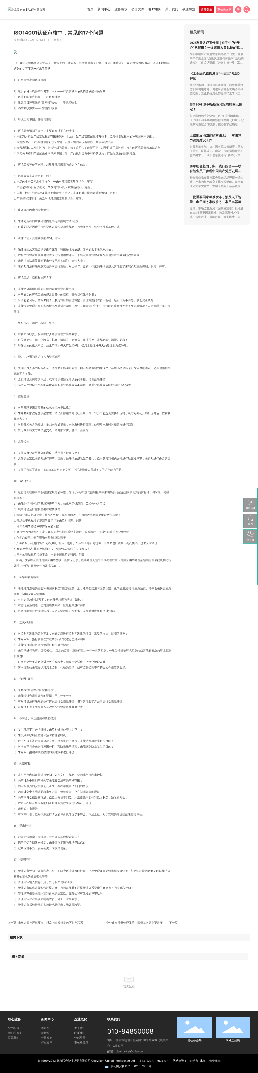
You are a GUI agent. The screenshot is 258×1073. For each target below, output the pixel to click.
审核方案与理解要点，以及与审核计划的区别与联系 (50, 922)
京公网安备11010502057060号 (130, 1066)
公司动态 (46, 1037)
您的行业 (13, 1028)
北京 (202, 1060)
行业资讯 (46, 1042)
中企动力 (192, 1060)
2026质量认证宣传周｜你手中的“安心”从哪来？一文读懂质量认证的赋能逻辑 (216, 47)
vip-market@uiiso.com (130, 1051)
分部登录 (79, 1037)
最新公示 (46, 1028)
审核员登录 (81, 1042)
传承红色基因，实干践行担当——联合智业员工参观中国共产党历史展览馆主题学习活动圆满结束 (215, 171)
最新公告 (46, 1032)
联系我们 (13, 1037)
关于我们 (79, 1028)
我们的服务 (15, 1032)
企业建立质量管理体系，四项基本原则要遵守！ (135, 922)
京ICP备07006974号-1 (154, 1061)
